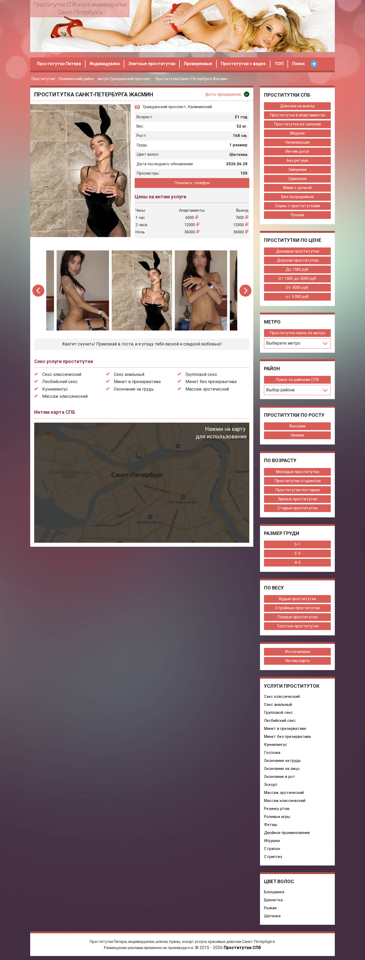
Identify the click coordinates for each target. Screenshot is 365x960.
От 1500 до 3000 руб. (297, 278)
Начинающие (297, 142)
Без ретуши (297, 160)
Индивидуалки (105, 63)
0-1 (297, 544)
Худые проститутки (297, 598)
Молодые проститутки (297, 471)
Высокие (297, 426)
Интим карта (297, 660)
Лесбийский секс (60, 381)
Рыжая (270, 908)
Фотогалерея (297, 651)
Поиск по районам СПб (297, 379)
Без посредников (297, 196)
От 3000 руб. (297, 287)
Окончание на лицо (282, 768)
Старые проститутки (297, 508)
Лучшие (297, 215)
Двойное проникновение (287, 832)
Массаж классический (65, 396)
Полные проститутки (297, 617)
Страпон (272, 848)
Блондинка (274, 892)
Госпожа (272, 752)
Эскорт (271, 784)
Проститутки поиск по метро (297, 333)
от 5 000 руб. (297, 296)
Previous (38, 291)
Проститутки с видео (243, 63)
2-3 (297, 553)
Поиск (298, 63)
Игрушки (272, 840)
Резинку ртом (276, 808)
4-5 (297, 562)
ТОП (279, 63)
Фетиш (270, 824)
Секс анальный (129, 374)
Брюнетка (273, 900)
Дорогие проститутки (297, 260)
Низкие (297, 435)
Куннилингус (55, 389)
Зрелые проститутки (297, 499)
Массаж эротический (207, 389)
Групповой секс (201, 374)
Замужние (297, 169)
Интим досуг (297, 151)
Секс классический (61, 374)
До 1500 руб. (297, 269)
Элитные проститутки (151, 63)
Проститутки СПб (242, 947)
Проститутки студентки (297, 480)
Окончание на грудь (134, 389)
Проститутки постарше (297, 489)
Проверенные (198, 63)
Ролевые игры (277, 816)
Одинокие (297, 178)
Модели (297, 133)
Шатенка (272, 916)
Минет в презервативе (137, 381)
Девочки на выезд (297, 106)
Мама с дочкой (297, 187)
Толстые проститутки (298, 626)
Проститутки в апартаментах (297, 115)
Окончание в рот (279, 776)
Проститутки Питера (59, 63)
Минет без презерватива (210, 381)
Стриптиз (273, 856)
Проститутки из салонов (297, 124)
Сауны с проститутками (297, 205)
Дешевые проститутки (297, 251)
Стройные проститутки (297, 607)
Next (245, 291)
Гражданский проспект (164, 106)
